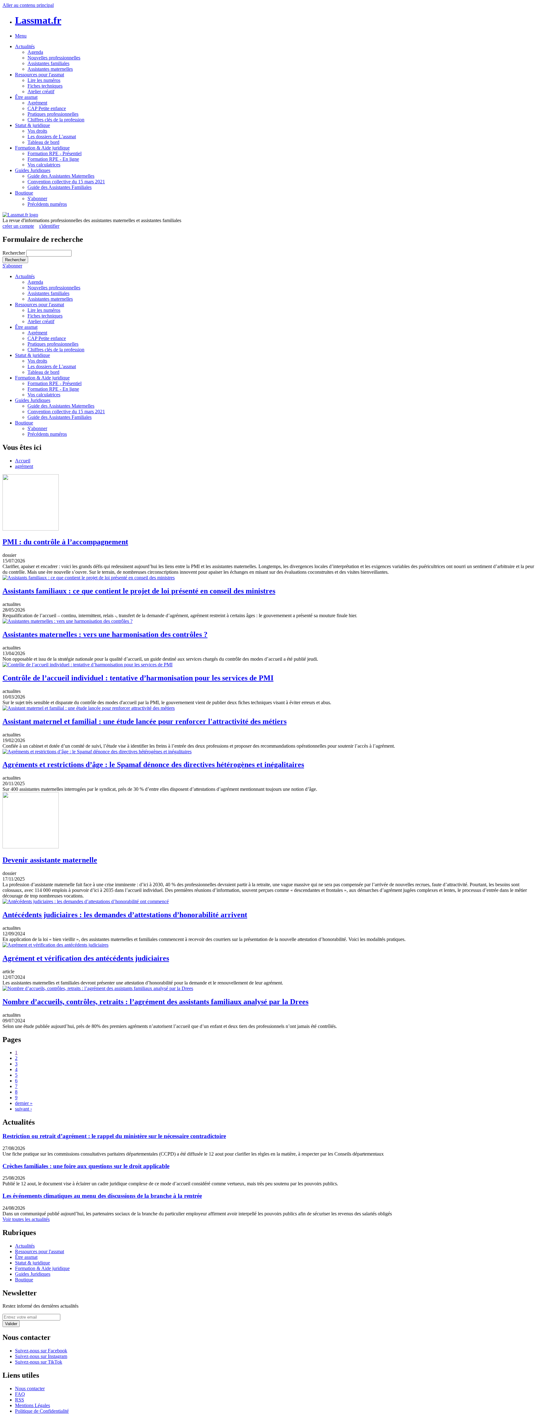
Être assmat (26, 97)
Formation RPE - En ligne (53, 159)
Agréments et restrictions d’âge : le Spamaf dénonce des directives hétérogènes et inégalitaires (153, 764)
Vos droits (37, 131)
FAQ (20, 1394)
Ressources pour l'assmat (39, 74)
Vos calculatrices (44, 164)
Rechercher (14, 253)
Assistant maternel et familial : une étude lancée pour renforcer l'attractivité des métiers (144, 721)
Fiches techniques (45, 86)
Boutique (24, 193)
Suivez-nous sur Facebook (41, 1350)
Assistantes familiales (48, 63)
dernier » (23, 1103)
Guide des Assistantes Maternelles (61, 176)
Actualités (25, 46)
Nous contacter (30, 1388)
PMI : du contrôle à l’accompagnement (65, 542)
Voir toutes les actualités (26, 1219)
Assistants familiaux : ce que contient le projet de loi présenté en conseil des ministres (138, 591)
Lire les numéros (44, 80)
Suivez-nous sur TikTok (38, 1362)
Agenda (35, 52)
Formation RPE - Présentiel (55, 153)
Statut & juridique (32, 125)
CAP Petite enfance (47, 108)
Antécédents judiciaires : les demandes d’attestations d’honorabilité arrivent (124, 915)
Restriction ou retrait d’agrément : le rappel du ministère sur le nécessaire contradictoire (114, 1136)
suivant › (23, 1108)
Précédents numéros (47, 204)
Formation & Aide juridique (42, 147)
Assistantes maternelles (50, 69)
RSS (19, 1399)
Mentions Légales (32, 1405)
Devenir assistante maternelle (49, 860)
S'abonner (37, 198)
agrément (24, 466)
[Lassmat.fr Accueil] (20, 214)
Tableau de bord (43, 142)
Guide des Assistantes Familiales (60, 187)
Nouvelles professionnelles (54, 57)
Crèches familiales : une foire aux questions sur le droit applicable (85, 1166)
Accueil (22, 460)
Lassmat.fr (38, 20)
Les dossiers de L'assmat (52, 136)
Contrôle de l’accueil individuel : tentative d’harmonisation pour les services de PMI (137, 678)
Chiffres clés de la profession (56, 119)
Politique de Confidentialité (42, 1411)
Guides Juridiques (32, 170)
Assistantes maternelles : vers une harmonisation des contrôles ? (105, 634)
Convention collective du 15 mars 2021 (66, 181)
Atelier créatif (41, 91)
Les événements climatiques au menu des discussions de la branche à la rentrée (102, 1196)
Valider (11, 1323)
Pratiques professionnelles (53, 114)
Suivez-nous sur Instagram (41, 1356)
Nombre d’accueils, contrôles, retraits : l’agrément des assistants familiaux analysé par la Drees (155, 1002)
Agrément (37, 102)
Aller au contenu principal (28, 5)
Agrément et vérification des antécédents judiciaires (85, 958)
